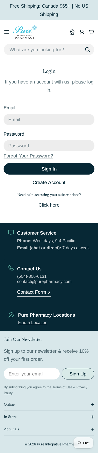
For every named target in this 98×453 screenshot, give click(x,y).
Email (9, 107)
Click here (49, 205)
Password (14, 134)
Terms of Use (62, 387)
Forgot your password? (28, 155)
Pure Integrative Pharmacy (57, 444)
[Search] (87, 49)
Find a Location (32, 322)
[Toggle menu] (7, 32)
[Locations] (72, 32)
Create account (49, 182)
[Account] (82, 32)
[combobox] (49, 49)
